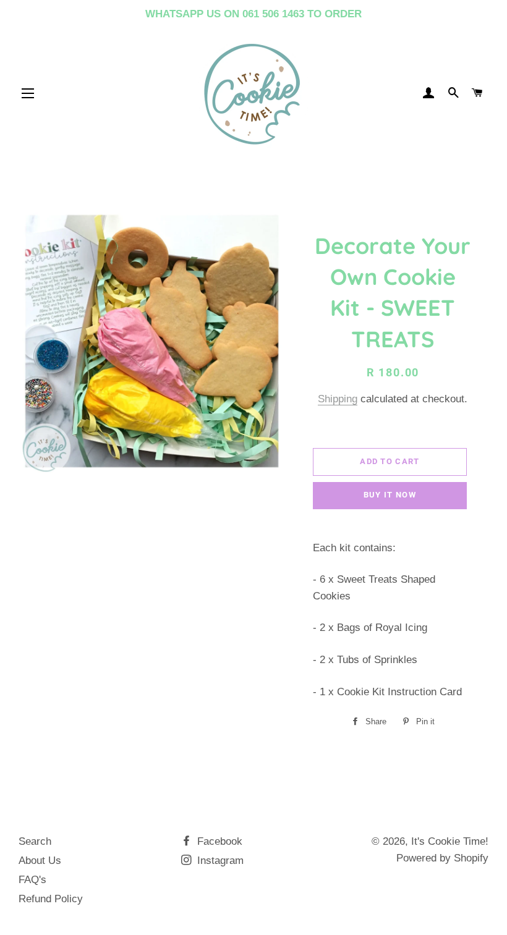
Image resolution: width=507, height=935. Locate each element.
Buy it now (390, 494)
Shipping (337, 399)
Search (35, 841)
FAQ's (32, 880)
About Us (40, 860)
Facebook (218, 841)
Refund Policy (51, 899)
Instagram (219, 860)
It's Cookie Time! (449, 841)
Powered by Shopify (442, 858)
